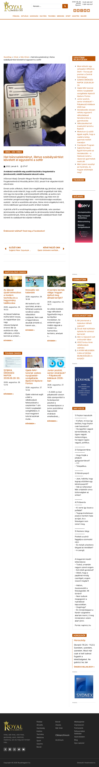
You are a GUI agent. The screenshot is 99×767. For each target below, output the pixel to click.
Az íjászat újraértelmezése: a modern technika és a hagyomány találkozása (12, 296)
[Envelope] (88, 10)
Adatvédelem (79, 737)
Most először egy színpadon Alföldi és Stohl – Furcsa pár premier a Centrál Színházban (85, 71)
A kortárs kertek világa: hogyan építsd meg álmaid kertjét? (56, 294)
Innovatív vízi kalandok (32, 291)
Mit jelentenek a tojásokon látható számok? (84, 323)
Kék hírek (59, 728)
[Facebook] (74, 10)
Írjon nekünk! (79, 743)
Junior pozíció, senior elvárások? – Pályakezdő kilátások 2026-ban (56, 375)
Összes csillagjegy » (84, 667)
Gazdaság (34, 16)
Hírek (16, 57)
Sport (68, 16)
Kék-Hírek (25, 57)
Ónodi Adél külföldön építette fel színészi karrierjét (86, 331)
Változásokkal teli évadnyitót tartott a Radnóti (85, 126)
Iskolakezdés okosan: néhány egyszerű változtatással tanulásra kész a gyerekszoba (86, 115)
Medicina (60, 16)
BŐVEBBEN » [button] (8, 340)
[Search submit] (65, 6)
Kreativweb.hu (90, 763)
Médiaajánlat (79, 722)
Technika (52, 16)
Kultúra (43, 16)
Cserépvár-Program (85, 145)
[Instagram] (81, 10)
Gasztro (75, 16)
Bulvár (83, 16)
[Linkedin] (78, 10)
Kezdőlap (8, 57)
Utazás (58, 725)
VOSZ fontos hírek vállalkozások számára (85, 345)
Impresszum (79, 725)
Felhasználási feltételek (79, 732)
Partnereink (78, 728)
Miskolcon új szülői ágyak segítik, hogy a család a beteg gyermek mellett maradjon (86, 137)
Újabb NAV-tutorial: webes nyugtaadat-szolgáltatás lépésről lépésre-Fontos (34, 377)
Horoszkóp (79, 640)
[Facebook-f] (5, 749)
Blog (76, 740)
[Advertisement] (49, 38)
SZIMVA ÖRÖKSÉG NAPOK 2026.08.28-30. (85, 82)
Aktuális (24, 16)
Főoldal (16, 16)
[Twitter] (85, 10)
